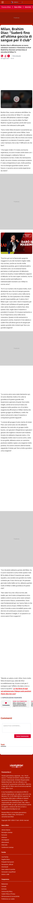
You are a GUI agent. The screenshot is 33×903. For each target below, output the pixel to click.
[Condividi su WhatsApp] (2, 56)
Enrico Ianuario (17, 56)
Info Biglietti (5, 840)
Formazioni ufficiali (7, 864)
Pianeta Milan (6, 7)
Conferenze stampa (7, 847)
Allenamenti (5, 842)
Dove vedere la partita (8, 869)
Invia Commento (22, 736)
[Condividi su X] (8, 56)
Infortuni (4, 837)
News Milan (18, 7)
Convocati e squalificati (8, 872)
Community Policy (6, 891)
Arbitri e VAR (5, 874)
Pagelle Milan (5, 859)
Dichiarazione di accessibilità (10, 896)
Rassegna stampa (6, 832)
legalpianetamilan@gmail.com (10, 809)
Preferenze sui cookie (8, 899)
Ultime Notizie (5, 830)
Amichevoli (4, 867)
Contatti (3, 886)
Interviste (28, 7)
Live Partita (4, 857)
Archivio (3, 889)
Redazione (4, 884)
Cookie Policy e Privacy (8, 894)
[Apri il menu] (2, 2)
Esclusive (4, 835)
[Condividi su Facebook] (5, 56)
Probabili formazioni (7, 862)
